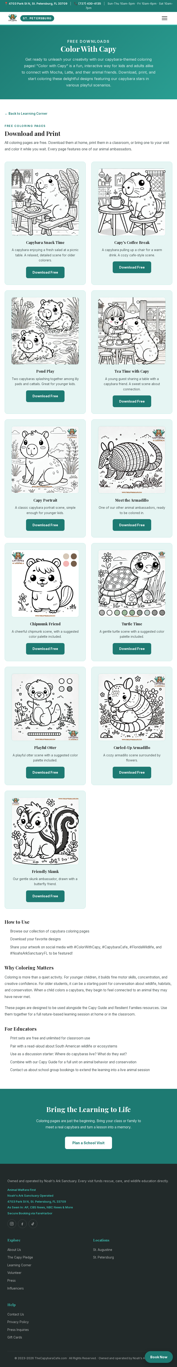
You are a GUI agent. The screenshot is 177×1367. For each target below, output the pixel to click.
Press (11, 1280)
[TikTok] (33, 1223)
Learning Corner (19, 1265)
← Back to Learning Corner (26, 113)
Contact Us (15, 1314)
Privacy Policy (18, 1322)
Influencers (15, 1288)
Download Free (45, 272)
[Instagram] (11, 1223)
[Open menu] (164, 18)
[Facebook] (22, 1223)
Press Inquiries (18, 1330)
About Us (14, 1250)
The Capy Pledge (20, 1257)
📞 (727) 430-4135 (87, 3)
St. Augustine (102, 1250)
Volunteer (14, 1273)
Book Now (158, 1357)
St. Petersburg (103, 1257)
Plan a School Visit (88, 1143)
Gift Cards (14, 1337)
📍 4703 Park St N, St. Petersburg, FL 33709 (35, 3)
